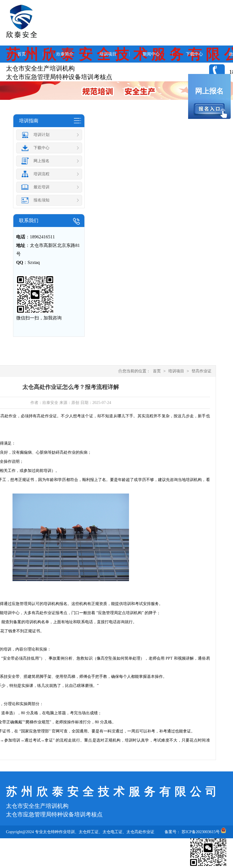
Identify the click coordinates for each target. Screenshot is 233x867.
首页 (21, 54)
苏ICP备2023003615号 (201, 832)
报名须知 (41, 200)
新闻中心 (151, 54)
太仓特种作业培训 (59, 832)
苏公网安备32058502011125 (29, 845)
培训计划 (41, 135)
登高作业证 (201, 371)
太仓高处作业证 (140, 832)
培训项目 (107, 54)
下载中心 (194, 54)
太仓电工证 (112, 832)
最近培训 (41, 187)
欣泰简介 (64, 54)
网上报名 (209, 91)
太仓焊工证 (89, 832)
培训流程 (41, 174)
